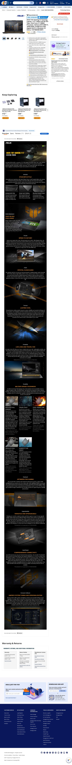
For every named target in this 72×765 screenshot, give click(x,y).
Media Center (33, 718)
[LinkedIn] (52, 752)
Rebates (44, 729)
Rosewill (57, 719)
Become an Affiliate (47, 721)
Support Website (38, 664)
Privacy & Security (7, 721)
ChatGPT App (45, 734)
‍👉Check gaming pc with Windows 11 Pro (37, 55)
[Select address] (10, 2)
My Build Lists (20, 725)
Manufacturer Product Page (39, 656)
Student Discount (46, 736)
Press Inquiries (33, 726)
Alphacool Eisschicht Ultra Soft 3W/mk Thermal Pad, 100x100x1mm (24, 110)
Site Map (45, 725)
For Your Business (46, 717)
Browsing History (20, 715)
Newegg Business (59, 713)
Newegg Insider (33, 730)
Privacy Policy (15, 755)
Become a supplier (46, 713)
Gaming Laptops (31, 10)
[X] (47, 752)
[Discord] (64, 752)
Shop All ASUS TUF (33, 15)
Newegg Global (59, 715)
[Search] (32, 3)
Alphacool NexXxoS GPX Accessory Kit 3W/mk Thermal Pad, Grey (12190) (9, 110)
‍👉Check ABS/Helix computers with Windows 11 (36, 52)
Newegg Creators (46, 723)
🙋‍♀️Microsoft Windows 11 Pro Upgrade (37, 50)
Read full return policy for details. (25, 666)
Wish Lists (19, 723)
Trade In (44, 744)
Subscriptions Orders (21, 731)
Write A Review (60, 81)
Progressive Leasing (47, 742)
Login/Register (20, 713)
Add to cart (5, 118)
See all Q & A (44, 133)
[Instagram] (50, 752)
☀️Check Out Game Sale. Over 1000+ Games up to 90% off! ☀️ (37, 85)
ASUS (38, 10)
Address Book (20, 721)
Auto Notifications (20, 734)
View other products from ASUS (40, 666)
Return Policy (6, 719)
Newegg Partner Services (48, 719)
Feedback (20, 138)
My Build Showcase (21, 727)
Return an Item (7, 717)
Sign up (26, 693)
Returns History (20, 719)
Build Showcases (46, 740)
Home (3, 10)
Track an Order (7, 715)
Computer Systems (11, 10)
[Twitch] (61, 752)
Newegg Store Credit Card (48, 738)
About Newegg (33, 714)
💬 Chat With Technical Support (61, 19)
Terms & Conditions (8, 755)
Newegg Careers (33, 728)
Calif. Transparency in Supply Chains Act (12, 757)
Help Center (6, 713)
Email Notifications (21, 729)
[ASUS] (21, 15)
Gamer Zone (32, 724)
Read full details (8, 661)
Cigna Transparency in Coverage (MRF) (11, 760)
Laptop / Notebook (21, 10)
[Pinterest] (55, 752)
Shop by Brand (46, 727)
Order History (20, 717)
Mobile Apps (45, 731)
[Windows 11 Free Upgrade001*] (38, 18)
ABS (57, 717)
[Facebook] (44, 752)
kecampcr (53, 77)
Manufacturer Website (39, 659)
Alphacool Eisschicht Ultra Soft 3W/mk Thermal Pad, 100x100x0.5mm (40, 110)
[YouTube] (58, 752)
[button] (10, 2)
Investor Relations (33, 716)
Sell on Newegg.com (47, 715)
